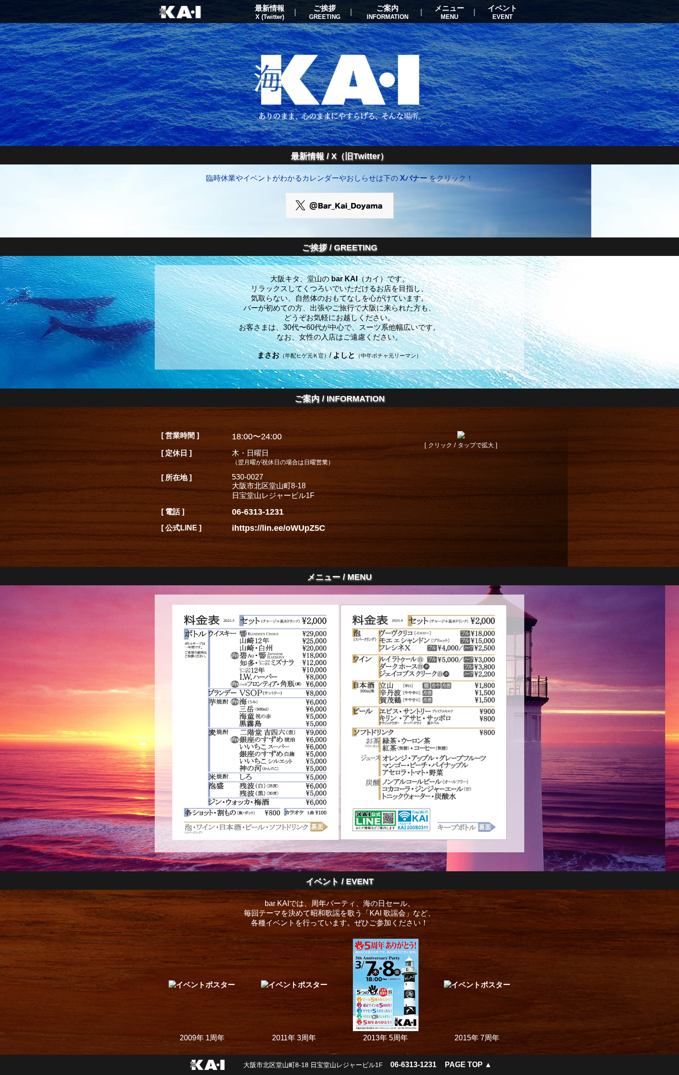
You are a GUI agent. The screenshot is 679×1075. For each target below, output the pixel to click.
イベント (502, 12)
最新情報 (270, 12)
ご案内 (387, 12)
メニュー (449, 12)
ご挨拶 (324, 12)
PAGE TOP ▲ (468, 1065)
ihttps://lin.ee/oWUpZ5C (278, 528)
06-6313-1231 (258, 511)
